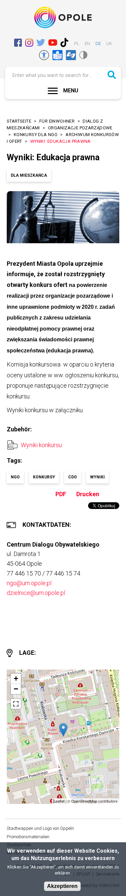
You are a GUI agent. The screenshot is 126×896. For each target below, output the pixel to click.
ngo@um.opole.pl (29, 583)
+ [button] (16, 678)
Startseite (19, 121)
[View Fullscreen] (16, 704)
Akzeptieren (62, 886)
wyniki (97, 477)
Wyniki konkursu (41, 445)
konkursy (44, 477)
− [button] (16, 689)
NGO (15, 477)
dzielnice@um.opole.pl (36, 592)
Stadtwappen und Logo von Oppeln (40, 828)
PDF (60, 494)
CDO (72, 477)
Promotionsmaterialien (28, 836)
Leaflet (59, 801)
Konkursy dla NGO (35, 134)
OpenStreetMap (84, 801)
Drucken (87, 494)
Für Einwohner (57, 121)
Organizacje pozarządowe (80, 127)
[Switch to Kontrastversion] (83, 55)
